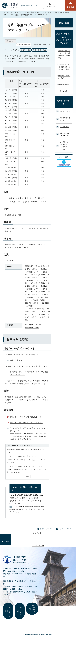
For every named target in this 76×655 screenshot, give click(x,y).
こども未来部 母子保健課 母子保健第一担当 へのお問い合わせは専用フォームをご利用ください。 (27, 509)
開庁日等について (33, 608)
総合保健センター (32, 327)
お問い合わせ (9, 610)
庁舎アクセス (21, 610)
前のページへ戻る (46, 529)
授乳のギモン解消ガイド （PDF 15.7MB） (26, 422)
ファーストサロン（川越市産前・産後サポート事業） (64, 67)
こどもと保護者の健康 (55, 12)
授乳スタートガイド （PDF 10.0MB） (24, 417)
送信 (27, 476)
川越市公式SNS (16, 360)
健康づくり (41, 12)
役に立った (14, 459)
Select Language (51, 5)
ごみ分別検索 (64, 126)
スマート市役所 (65, 111)
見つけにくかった (14, 472)
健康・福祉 (30, 12)
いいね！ (12, 41)
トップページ (19, 12)
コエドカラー (38, 533)
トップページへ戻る (65, 529)
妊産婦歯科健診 (63, 84)
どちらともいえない (29, 459)
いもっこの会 (62, 91)
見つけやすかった (17, 469)
